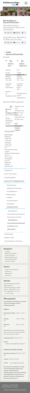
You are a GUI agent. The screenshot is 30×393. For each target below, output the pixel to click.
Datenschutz (8, 273)
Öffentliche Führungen (14, 188)
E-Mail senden (9, 293)
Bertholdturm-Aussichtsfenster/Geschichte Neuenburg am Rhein (15, 214)
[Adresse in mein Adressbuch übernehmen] (11, 62)
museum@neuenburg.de (13, 126)
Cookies (15, 387)
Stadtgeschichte (12, 207)
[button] (26, 3)
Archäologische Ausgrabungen (11, 192)
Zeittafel (9, 197)
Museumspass (11, 185)
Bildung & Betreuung (11, 257)
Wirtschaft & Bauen (11, 259)
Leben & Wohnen (10, 255)
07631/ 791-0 (18, 338)
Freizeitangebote (10, 177)
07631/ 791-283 (14, 359)
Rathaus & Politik (10, 261)
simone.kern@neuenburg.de (14, 74)
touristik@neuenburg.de (17, 363)
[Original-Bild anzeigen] (15, 15)
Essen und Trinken (10, 174)
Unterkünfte (8, 170)
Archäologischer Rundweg (13, 241)
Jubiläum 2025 (9, 237)
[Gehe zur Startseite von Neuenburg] (10, 3)
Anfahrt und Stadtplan (11, 269)
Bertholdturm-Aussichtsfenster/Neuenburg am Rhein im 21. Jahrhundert (15, 224)
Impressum (8, 271)
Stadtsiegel (10, 204)
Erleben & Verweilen (11, 253)
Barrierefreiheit (7, 387)
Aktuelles (7, 251)
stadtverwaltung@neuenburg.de (15, 343)
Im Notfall (8, 275)
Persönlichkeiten (12, 200)
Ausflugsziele (8, 234)
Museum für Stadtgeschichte (14, 181)
